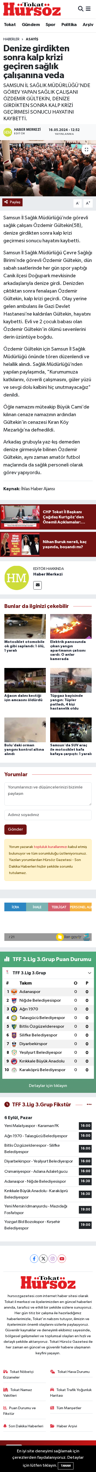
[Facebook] (34, 1258)
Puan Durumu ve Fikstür (19, 1411)
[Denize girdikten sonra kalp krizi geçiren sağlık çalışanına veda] (48, 168)
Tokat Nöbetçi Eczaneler (18, 1374)
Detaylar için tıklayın (48, 1086)
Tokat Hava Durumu (73, 1372)
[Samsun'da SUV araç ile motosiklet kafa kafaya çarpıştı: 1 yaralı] (71, 729)
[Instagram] (52, 1258)
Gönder (15, 829)
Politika (69, 24)
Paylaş (15, 202)
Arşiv (88, 24)
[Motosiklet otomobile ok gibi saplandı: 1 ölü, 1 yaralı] (25, 626)
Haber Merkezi (47, 574)
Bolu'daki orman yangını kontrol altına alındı (24, 750)
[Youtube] (62, 1258)
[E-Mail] (37, 585)
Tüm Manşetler (68, 1408)
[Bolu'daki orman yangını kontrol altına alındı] (25, 729)
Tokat (10, 24)
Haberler (11, 39)
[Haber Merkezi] (16, 578)
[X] (43, 1258)
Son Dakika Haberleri (26, 1426)
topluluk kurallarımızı (51, 847)
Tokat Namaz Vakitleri (17, 1392)
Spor (50, 24)
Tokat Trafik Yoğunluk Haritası (71, 1392)
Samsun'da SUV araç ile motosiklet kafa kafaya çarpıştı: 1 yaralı (71, 750)
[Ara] (80, 9)
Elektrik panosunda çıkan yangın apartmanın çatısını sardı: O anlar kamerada (68, 650)
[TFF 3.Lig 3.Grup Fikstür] (89, 1105)
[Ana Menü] (88, 9)
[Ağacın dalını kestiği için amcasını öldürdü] (25, 680)
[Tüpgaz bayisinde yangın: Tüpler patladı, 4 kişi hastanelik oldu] (71, 680)
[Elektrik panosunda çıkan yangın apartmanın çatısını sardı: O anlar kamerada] (71, 626)
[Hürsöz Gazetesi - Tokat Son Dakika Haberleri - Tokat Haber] (32, 9)
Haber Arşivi (67, 1426)
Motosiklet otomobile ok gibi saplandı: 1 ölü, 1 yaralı (24, 646)
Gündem (31, 24)
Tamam (66, 1465)
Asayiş (32, 39)
